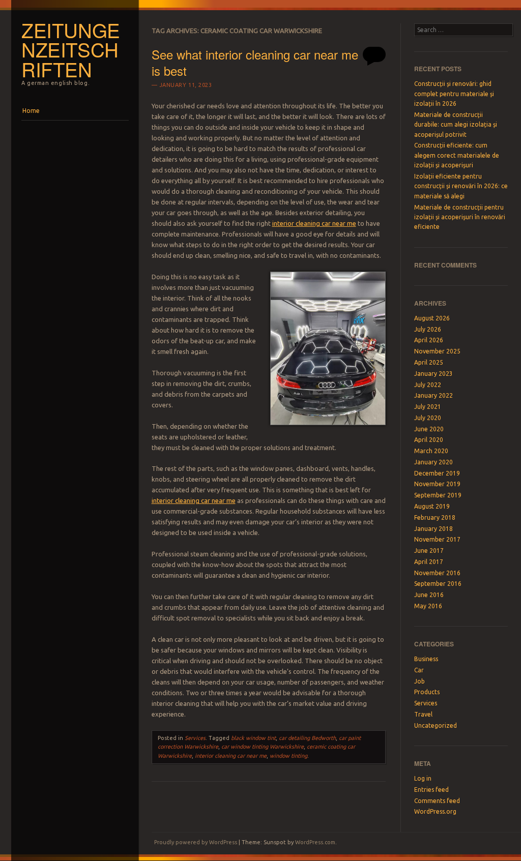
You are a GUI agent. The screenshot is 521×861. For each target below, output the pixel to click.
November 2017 (437, 539)
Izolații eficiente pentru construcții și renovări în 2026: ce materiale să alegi (461, 186)
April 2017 (428, 561)
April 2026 (428, 340)
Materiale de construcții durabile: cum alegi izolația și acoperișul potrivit (455, 124)
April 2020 (428, 439)
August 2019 (432, 506)
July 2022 (427, 384)
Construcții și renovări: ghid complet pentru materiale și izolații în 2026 (454, 93)
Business (426, 659)
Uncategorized (435, 725)
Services (195, 738)
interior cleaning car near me (231, 756)
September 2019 (437, 495)
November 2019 (437, 484)
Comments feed (437, 800)
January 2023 (433, 373)
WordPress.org (435, 811)
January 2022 (433, 395)
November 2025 (437, 351)
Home (31, 110)
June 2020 (429, 429)
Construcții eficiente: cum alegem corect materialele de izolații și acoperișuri (456, 155)
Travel (423, 714)
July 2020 (427, 417)
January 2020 (433, 462)
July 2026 (427, 329)
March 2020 (431, 451)
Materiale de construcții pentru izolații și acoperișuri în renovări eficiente (459, 217)
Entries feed (431, 789)
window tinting (288, 756)
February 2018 (434, 517)
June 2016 (429, 594)
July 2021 (427, 406)
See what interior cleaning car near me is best (255, 62)
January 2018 (433, 528)
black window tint (253, 738)
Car (419, 670)
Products (427, 692)
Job (419, 681)
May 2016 (428, 606)
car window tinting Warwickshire (262, 747)
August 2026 (432, 318)
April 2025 (428, 362)
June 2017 (429, 550)
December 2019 (437, 473)
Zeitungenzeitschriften (70, 49)
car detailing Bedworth (307, 738)
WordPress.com (315, 842)
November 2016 (437, 573)
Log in (422, 778)
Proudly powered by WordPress (195, 842)
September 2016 (437, 583)
